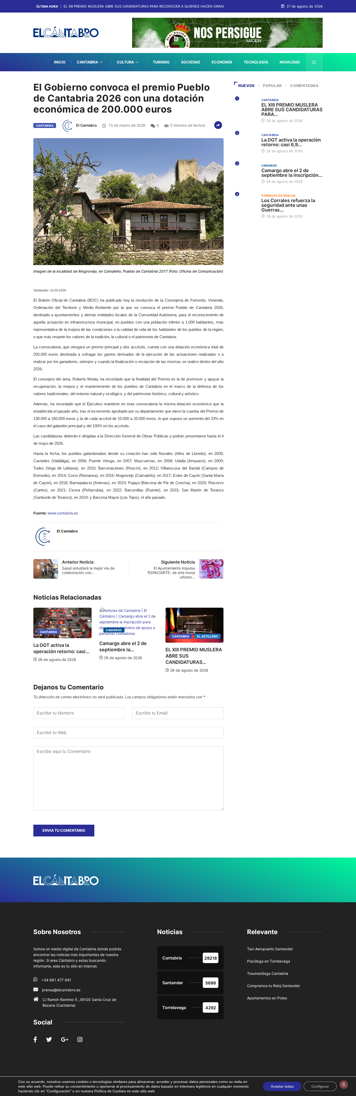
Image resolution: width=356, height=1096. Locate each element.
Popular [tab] (272, 85)
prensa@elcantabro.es (61, 990)
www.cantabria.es (62, 513)
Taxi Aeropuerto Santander (270, 949)
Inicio (59, 62)
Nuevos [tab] (246, 85)
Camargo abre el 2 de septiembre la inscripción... (291, 173)
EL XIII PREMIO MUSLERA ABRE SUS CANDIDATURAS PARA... (292, 109)
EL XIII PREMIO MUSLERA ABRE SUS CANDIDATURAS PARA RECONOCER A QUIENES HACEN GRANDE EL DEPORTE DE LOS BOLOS (169, 6)
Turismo (161, 62)
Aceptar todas (282, 1086)
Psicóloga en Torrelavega (268, 961)
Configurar (320, 1086)
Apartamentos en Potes (267, 998)
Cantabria (87, 62)
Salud (294, 80)
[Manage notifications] (344, 1084)
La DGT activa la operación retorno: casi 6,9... (291, 142)
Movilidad (290, 62)
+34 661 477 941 (56, 980)
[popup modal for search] (314, 62)
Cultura (125, 62)
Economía (222, 62)
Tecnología (256, 62)
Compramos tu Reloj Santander (273, 985)
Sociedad (190, 62)
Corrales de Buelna (278, 195)
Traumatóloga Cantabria (267, 973)
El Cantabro (86, 125)
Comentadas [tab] (304, 85)
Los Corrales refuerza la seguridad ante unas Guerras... (288, 205)
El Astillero (160, 636)
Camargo (67, 630)
